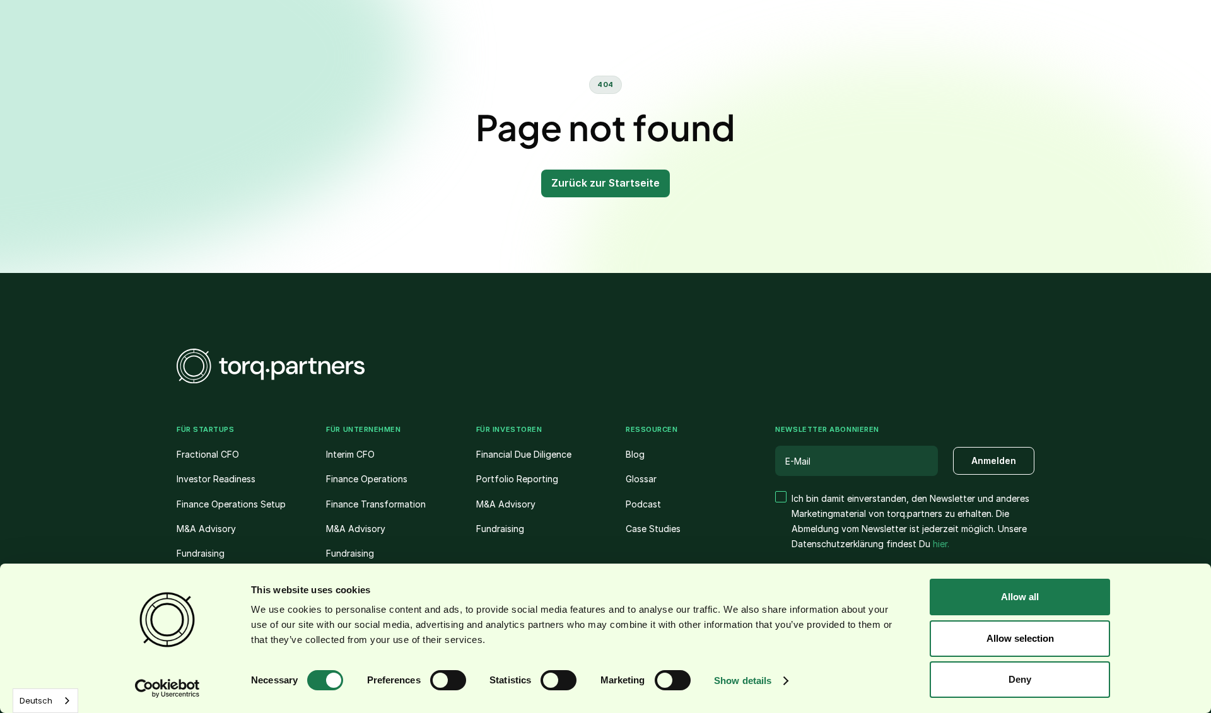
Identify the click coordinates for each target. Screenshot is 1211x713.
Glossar (641, 478)
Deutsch (36, 700)
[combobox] (45, 700)
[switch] (448, 680)
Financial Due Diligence (523, 454)
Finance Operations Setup (231, 504)
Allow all (1020, 596)
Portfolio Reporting (517, 478)
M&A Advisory (206, 528)
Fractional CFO (208, 454)
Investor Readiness (216, 478)
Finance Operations (366, 478)
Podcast (643, 504)
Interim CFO (350, 454)
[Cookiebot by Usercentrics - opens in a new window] (167, 688)
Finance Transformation (376, 504)
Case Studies (653, 528)
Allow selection (1020, 638)
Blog (635, 454)
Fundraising (201, 553)
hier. (941, 543)
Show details (742, 680)
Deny (1020, 679)
